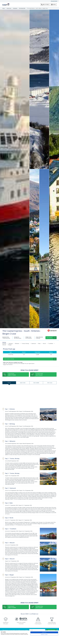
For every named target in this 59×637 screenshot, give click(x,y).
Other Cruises (49, 382)
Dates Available (36, 382)
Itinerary (9, 382)
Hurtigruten (15, 8)
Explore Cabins (22, 382)
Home (3, 8)
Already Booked (54, 1)
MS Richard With (22, 8)
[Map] (29, 395)
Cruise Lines (9, 8)
